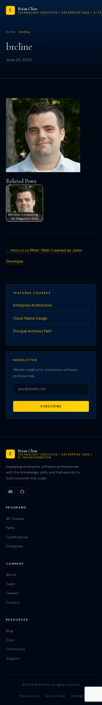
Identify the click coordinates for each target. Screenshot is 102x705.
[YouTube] (10, 491)
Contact (13, 602)
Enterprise (14, 546)
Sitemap (77, 696)
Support (13, 658)
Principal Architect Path (32, 331)
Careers (12, 593)
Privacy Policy (29, 696)
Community (15, 649)
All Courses (15, 518)
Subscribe (51, 406)
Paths (10, 527)
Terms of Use (55, 696)
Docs (10, 640)
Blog (9, 631)
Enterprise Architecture (32, 305)
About (11, 574)
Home (10, 32)
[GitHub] (22, 491)
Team (10, 584)
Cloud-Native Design (30, 318)
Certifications (17, 537)
